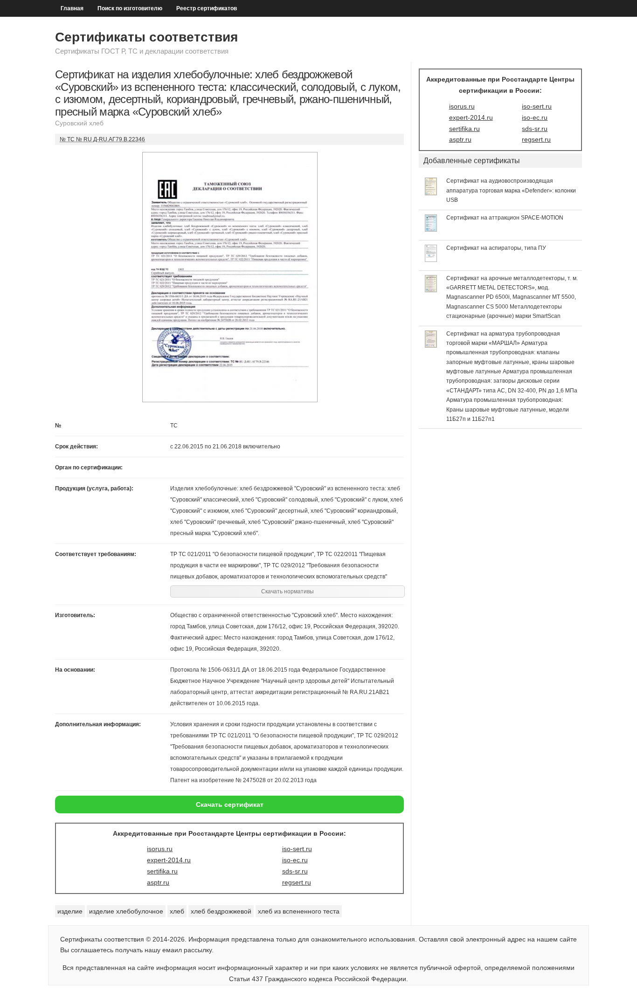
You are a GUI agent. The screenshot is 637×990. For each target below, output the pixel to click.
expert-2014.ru (169, 860)
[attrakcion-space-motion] (431, 229)
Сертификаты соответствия (146, 37)
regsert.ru (296, 882)
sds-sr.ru (295, 871)
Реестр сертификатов (206, 8)
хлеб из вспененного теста (298, 911)
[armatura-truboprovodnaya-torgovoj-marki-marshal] (431, 345)
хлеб (177, 911)
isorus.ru (160, 848)
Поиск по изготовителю (129, 8)
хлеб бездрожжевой (221, 911)
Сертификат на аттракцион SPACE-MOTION (504, 217)
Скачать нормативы (287, 591)
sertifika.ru (162, 871)
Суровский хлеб (79, 123)
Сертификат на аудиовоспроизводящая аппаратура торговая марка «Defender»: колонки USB (511, 190)
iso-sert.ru (297, 848)
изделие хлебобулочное (126, 911)
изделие (70, 911)
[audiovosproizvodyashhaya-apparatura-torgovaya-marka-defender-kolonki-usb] (431, 193)
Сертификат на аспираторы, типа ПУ (496, 248)
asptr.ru (158, 882)
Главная (72, 8)
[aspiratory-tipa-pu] (431, 259)
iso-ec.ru (295, 860)
